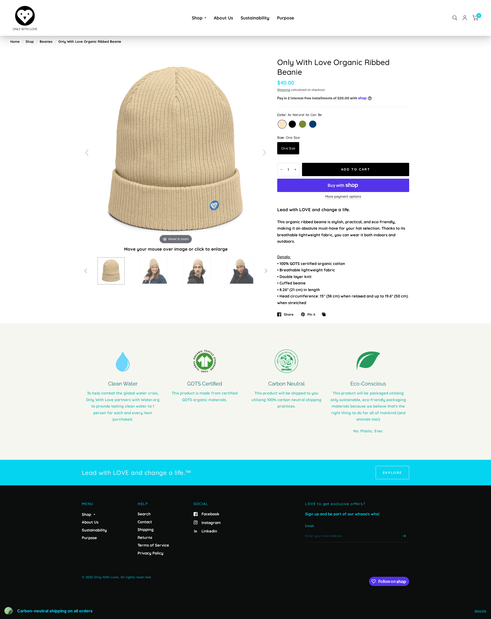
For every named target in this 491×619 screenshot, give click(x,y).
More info (480, 610)
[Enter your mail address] (404, 535)
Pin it (311, 314)
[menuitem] (199, 18)
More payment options (343, 196)
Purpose (285, 17)
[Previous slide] (87, 152)
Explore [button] (392, 473)
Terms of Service (153, 545)
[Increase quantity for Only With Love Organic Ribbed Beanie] (295, 169)
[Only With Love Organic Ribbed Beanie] (111, 270)
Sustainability (255, 17)
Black (292, 124)
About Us (223, 17)
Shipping (283, 90)
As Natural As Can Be (282, 124)
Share (289, 314)
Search (144, 513)
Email (309, 526)
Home (15, 41)
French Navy (313, 124)
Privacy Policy (150, 553)
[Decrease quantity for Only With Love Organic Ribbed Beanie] (281, 169)
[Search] (455, 18)
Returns (145, 537)
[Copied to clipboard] (325, 314)
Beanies (46, 41)
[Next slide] (264, 152)
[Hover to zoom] (176, 150)
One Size (288, 148)
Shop (197, 17)
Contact (145, 521)
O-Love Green (302, 124)
